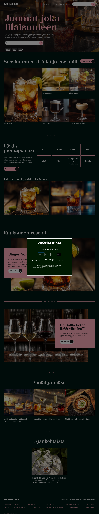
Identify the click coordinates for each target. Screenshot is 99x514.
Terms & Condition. (58, 265)
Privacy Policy (48, 266)
